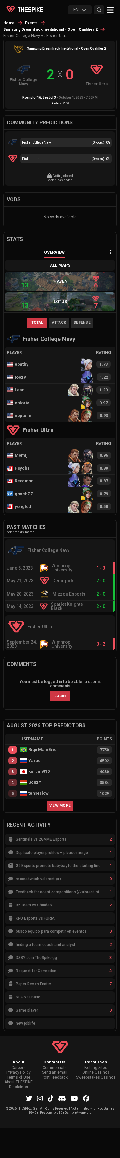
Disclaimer (18, 1087)
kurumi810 (39, 771)
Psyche (22, 468)
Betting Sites (95, 1068)
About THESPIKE (18, 1082)
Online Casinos (95, 1073)
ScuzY (34, 782)
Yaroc (34, 760)
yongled (23, 506)
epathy (21, 364)
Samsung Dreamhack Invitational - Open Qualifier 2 (50, 29)
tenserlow (38, 793)
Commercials (55, 1068)
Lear (19, 389)
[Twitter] (29, 1098)
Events (31, 23)
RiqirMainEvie (42, 749)
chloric (22, 402)
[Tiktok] (50, 1098)
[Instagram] (40, 1098)
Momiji (22, 455)
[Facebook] (86, 1098)
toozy (20, 377)
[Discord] (62, 1098)
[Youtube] (74, 1098)
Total (37, 322)
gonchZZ (24, 493)
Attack (59, 322)
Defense (82, 322)
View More (60, 805)
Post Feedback (55, 1077)
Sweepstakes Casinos (96, 1077)
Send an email (54, 1073)
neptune (23, 415)
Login (60, 696)
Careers (19, 1068)
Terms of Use (18, 1077)
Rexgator (24, 481)
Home (9, 23)
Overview (54, 252)
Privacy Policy (18, 1073)
